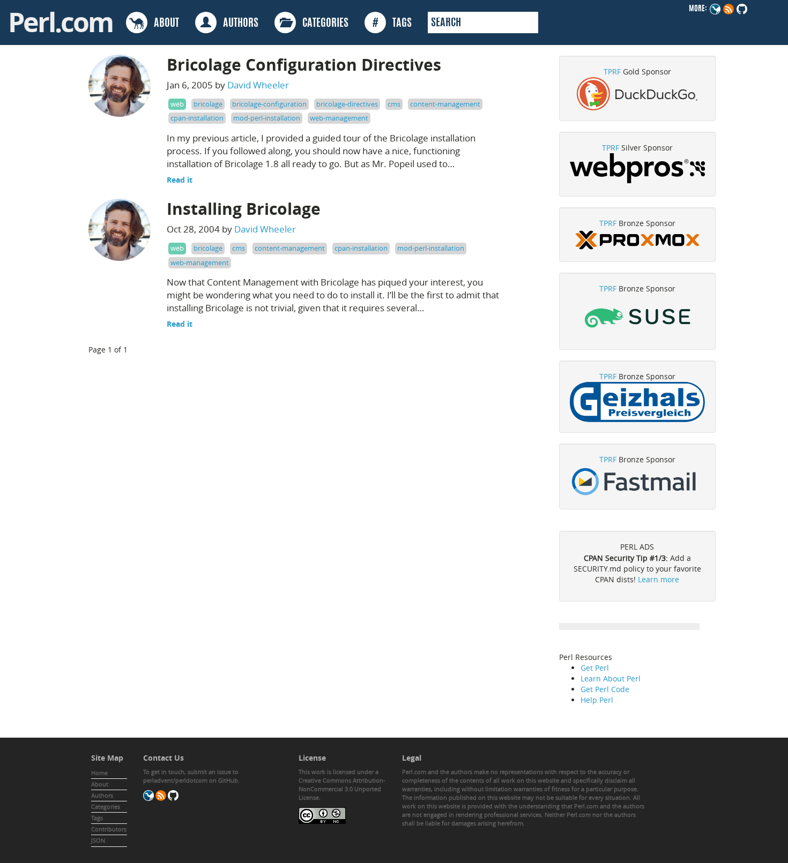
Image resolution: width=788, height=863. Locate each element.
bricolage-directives (347, 104)
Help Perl (597, 700)
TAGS (392, 23)
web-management (339, 118)
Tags (97, 818)
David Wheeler (258, 85)
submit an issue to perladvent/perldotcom (191, 776)
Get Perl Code (605, 689)
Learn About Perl (611, 678)
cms (394, 104)
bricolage (208, 104)
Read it (179, 180)
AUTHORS (237, 23)
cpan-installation (197, 118)
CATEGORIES (322, 23)
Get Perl (595, 668)
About (99, 784)
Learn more (658, 579)
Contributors (109, 829)
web (177, 104)
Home (99, 773)
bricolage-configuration (269, 104)
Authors (102, 795)
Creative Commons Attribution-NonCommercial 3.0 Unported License (342, 788)
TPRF (612, 71)
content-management (445, 104)
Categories (105, 806)
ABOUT (163, 23)
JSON (98, 840)
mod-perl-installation (266, 118)
